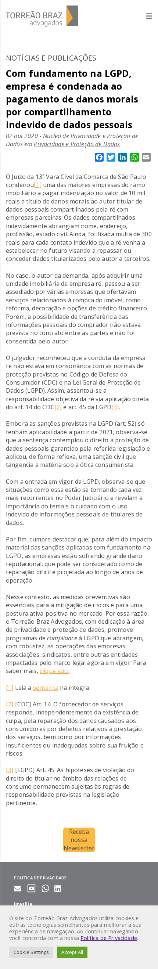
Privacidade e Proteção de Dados (77, 144)
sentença (45, 688)
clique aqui (54, 671)
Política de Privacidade (108, 937)
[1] (37, 185)
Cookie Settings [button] (31, 952)
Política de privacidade (40, 877)
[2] (58, 407)
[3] (115, 407)
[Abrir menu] (145, 16)
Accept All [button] (72, 952)
